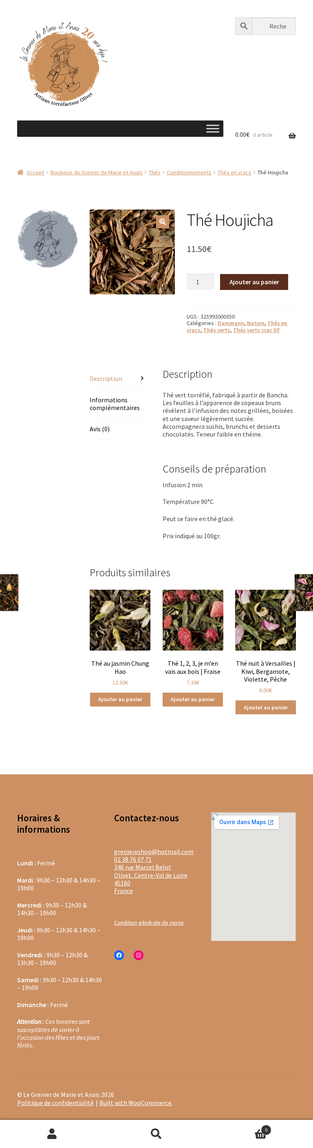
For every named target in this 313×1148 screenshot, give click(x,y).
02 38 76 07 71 (133, 859)
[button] (162, 221)
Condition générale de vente (149, 922)
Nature (256, 323)
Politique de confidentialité (55, 1103)
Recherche (156, 1134)
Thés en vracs (234, 172)
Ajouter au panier (254, 282)
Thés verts (216, 330)
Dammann (231, 323)
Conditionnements (189, 172)
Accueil (35, 172)
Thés (155, 172)
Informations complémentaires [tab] (115, 404)
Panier (238, 1126)
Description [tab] (106, 378)
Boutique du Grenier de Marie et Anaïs (97, 172)
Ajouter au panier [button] (120, 699)
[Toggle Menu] (212, 128)
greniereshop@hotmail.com (154, 851)
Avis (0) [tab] (100, 429)
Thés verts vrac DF (256, 330)
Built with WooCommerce (135, 1103)
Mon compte (52, 1134)
